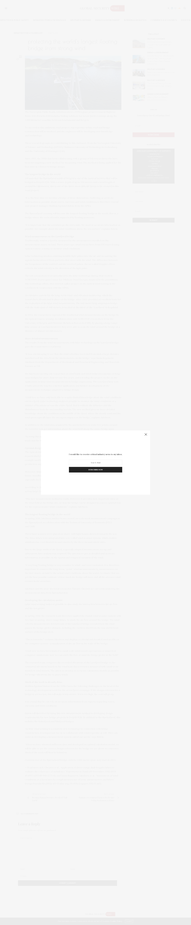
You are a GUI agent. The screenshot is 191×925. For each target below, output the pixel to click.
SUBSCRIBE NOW (95, 470)
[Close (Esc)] (146, 434)
